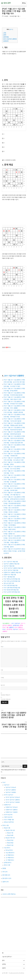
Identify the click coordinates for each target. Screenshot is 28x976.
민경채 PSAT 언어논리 (12, 807)
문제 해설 (6, 36)
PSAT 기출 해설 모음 (9, 576)
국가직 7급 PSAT (8, 794)
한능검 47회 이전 (10, 837)
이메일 (2, 677)
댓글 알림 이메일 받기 (5, 694)
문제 (4, 34)
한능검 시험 (7, 828)
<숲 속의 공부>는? (7, 956)
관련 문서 (6, 40)
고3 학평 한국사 (10, 855)
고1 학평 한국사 (10, 860)
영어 (3, 960)
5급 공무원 (9, 629)
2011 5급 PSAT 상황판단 (10, 38)
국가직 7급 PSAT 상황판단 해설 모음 (13, 568)
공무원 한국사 (7, 862)
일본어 (4, 968)
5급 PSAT (15, 629)
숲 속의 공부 (6, 3)
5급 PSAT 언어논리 (11, 787)
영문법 (4, 868)
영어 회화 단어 (6, 875)
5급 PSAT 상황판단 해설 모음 (11, 563)
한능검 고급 (10, 845)
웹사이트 (3, 685)
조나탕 (6, 16)
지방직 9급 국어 (8, 817)
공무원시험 (16, 625)
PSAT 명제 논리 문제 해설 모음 (12, 579)
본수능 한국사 (9, 850)
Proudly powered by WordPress (16, 973)
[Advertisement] (14, 23)
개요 (4, 32)
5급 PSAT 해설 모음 (9, 566)
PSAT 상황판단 (18, 627)
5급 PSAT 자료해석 (11, 792)
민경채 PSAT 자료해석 (12, 812)
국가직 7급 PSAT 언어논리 (13, 797)
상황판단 (11, 627)
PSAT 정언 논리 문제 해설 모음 (12, 581)
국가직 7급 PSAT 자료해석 (13, 802)
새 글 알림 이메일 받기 (5, 699)
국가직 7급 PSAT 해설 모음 (11, 570)
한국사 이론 (7, 865)
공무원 (4, 964)
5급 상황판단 (5, 623)
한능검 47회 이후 (10, 830)
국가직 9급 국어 (8, 814)
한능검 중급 (10, 842)
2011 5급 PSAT (15, 623)
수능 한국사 (7, 847)
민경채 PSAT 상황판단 (12, 809)
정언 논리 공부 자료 (9, 583)
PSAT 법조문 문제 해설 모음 (11, 589)
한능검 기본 (10, 832)
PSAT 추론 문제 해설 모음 (10, 585)
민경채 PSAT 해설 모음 (10, 574)
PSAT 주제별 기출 (9, 819)
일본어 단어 (5, 881)
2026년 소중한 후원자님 (8, 894)
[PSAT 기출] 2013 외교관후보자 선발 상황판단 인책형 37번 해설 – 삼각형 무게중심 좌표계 (14, 551)
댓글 (2, 646)
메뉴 (25, 3)
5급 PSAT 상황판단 (11, 789)
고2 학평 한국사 (10, 857)
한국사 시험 (5, 825)
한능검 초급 (10, 840)
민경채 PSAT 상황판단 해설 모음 (12, 572)
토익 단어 (4, 871)
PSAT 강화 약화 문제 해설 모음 (12, 587)
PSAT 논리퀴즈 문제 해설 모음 (12, 592)
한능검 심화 (10, 835)
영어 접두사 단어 (6, 878)
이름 (2, 670)
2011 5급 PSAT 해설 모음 (11, 561)
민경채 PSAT (7, 804)
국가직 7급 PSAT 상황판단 (13, 799)
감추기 (11, 29)
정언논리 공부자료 (9, 822)
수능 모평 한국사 (10, 852)
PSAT (4, 629)
